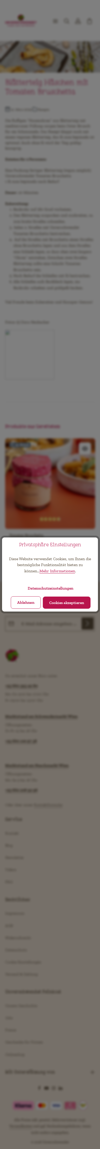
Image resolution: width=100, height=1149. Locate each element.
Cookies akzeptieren (66, 602)
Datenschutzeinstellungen (50, 588)
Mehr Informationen (57, 570)
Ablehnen (25, 602)
